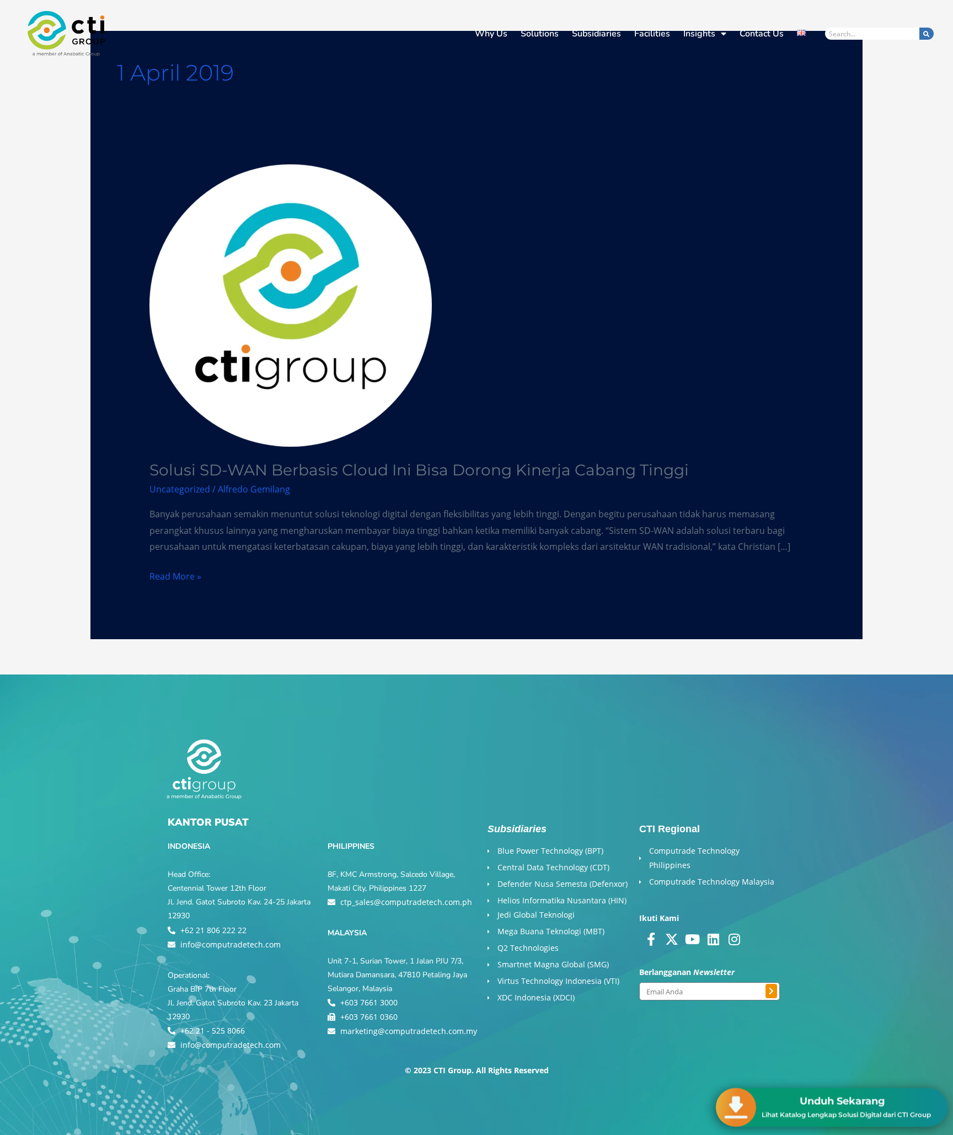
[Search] (926, 34)
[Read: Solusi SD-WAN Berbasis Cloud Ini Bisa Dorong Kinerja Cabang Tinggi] (290, 304)
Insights (699, 34)
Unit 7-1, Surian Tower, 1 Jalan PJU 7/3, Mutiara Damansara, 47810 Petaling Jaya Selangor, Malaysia (397, 975)
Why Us (491, 34)
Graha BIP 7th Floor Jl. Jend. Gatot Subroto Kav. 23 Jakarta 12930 (233, 1003)
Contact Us (762, 34)
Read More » (175, 575)
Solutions (540, 34)
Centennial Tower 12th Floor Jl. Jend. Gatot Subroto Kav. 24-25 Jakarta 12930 (239, 902)
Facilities (652, 34)
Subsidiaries (596, 34)
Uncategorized (179, 489)
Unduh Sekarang (842, 1099)
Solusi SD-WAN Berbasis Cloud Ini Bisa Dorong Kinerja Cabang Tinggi (419, 470)
